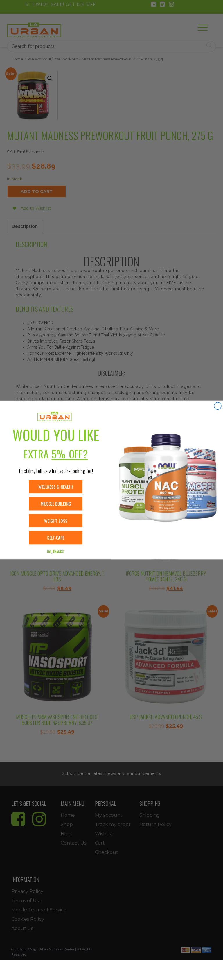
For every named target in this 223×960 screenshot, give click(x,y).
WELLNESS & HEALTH (55, 486)
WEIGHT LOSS (55, 520)
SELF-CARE (55, 537)
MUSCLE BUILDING (56, 503)
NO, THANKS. (55, 551)
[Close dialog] (217, 406)
